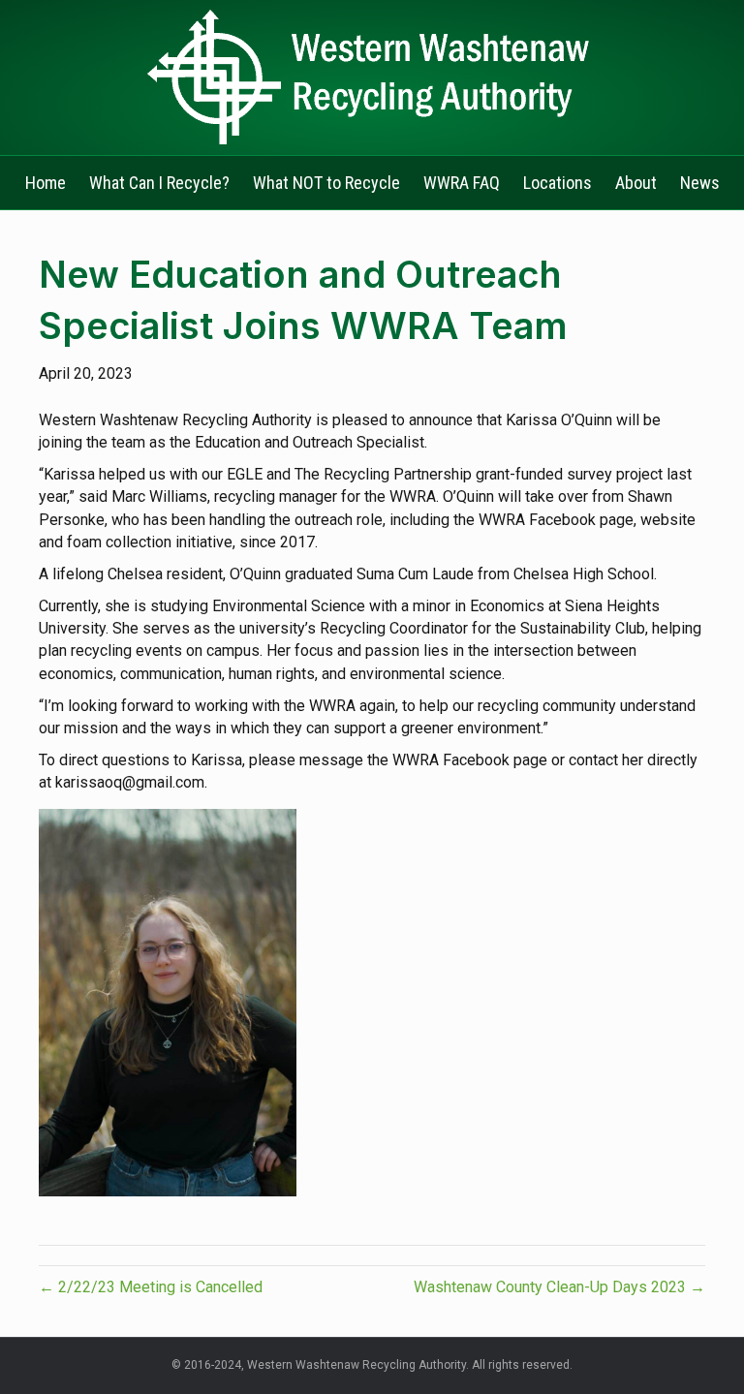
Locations (557, 182)
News (700, 182)
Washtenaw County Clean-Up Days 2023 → (559, 1287)
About (636, 182)
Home (45, 182)
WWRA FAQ (461, 182)
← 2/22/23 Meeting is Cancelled (151, 1287)
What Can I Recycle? (159, 182)
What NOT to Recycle (326, 182)
